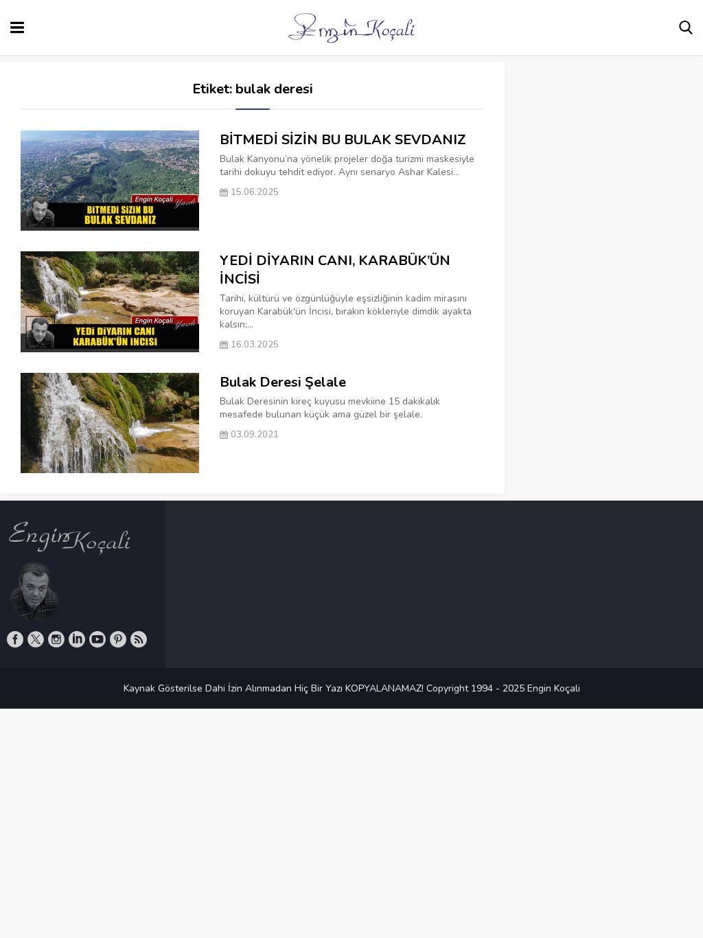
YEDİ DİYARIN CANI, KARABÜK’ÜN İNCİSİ (335, 269)
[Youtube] (97, 639)
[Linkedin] (77, 639)
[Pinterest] (118, 639)
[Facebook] (15, 639)
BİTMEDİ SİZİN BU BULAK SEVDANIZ (343, 139)
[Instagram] (56, 639)
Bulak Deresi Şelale (283, 382)
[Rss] (138, 639)
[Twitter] (35, 639)
